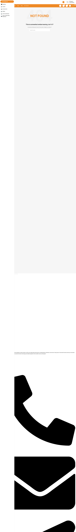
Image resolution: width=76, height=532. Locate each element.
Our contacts (6, 364)
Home (5, 358)
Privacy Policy (6, 369)
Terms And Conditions (7, 372)
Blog (4, 362)
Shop (5, 360)
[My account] (60, 6)
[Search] (63, 2)
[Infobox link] (70, 2)
